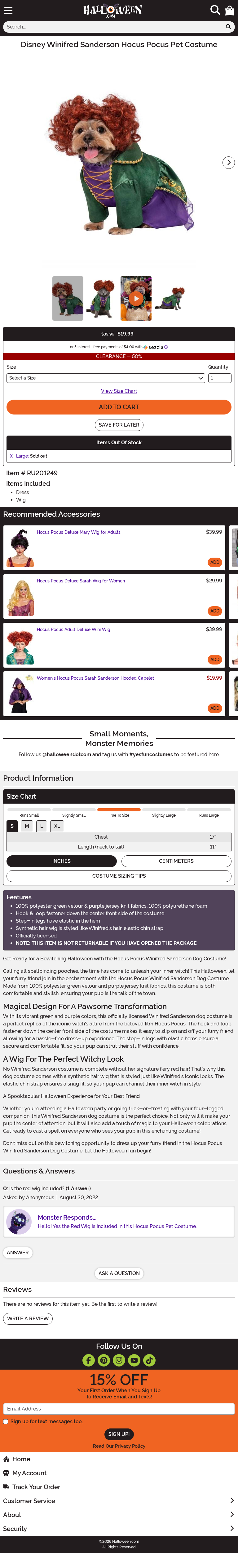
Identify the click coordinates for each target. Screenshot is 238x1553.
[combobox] (112, 27)
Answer (18, 1253)
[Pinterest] (104, 1360)
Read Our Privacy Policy (119, 1446)
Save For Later (119, 425)
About (12, 1515)
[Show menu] (8, 10)
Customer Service (29, 1501)
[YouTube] (134, 1360)
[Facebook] (88, 1360)
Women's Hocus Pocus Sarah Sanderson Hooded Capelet (95, 678)
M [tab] (27, 826)
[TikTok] (149, 1360)
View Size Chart (119, 391)
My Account (29, 1473)
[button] (229, 10)
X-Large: (19, 456)
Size (11, 367)
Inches (61, 861)
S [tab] (12, 826)
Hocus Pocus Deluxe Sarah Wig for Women (81, 580)
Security (15, 1529)
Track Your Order (36, 1487)
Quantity (218, 367)
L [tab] (41, 826)
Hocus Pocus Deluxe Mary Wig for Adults (79, 532)
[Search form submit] (228, 27)
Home (21, 1459)
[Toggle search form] (215, 10)
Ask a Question (119, 1273)
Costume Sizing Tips (119, 876)
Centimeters (176, 861)
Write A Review (28, 1319)
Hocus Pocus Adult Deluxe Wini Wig (73, 629)
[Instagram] (119, 1360)
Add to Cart (119, 407)
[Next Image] (229, 162)
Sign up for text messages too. (47, 1421)
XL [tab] (57, 826)
